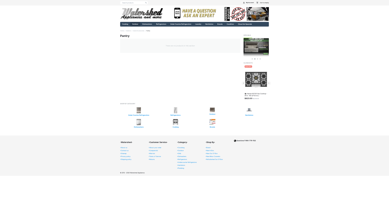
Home (122, 31)
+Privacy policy (125, 156)
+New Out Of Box (212, 153)
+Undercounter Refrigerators (187, 162)
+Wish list (152, 153)
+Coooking (180, 147)
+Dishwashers (181, 156)
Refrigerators (161, 24)
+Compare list (153, 150)
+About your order (155, 147)
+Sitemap (123, 153)
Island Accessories (138, 31)
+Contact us (124, 150)
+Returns (152, 159)
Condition (230, 24)
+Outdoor (180, 150)
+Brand (208, 147)
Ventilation (209, 24)
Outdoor (135, 24)
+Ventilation (181, 165)
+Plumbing (180, 168)
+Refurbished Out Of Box (214, 159)
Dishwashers (147, 24)
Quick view (261, 88)
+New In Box (210, 150)
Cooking (125, 24)
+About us (123, 147)
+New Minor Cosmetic (213, 156)
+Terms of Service (155, 156)
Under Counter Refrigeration (180, 24)
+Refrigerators (182, 159)
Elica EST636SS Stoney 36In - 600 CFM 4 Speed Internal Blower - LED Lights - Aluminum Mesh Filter (260, 95)
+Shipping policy (125, 159)
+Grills (179, 153)
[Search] (146, 3)
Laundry (198, 24)
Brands (220, 24)
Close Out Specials (245, 24)
